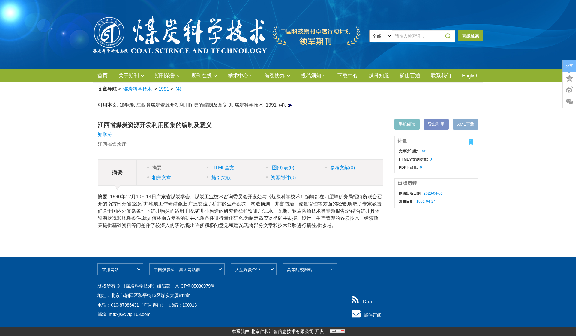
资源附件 (283, 177)
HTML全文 (223, 167)
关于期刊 (128, 76)
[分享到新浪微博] (569, 89)
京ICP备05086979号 (195, 286)
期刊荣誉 (165, 76)
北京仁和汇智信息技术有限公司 (282, 331)
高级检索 (470, 35)
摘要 (157, 167)
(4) (178, 89)
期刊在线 (201, 76)
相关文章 (161, 177)
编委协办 (275, 76)
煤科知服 (379, 76)
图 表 (282, 167)
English (470, 76)
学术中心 (238, 76)
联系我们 (441, 76)
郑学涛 (105, 134)
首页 (103, 76)
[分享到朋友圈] (569, 101)
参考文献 (342, 167)
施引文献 (221, 177)
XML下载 (465, 124)
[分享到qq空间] (569, 77)
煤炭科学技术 (137, 89)
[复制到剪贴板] (289, 105)
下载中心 (348, 76)
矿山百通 (410, 76)
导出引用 (436, 124)
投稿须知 (311, 76)
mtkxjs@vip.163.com (130, 314)
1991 (163, 89)
